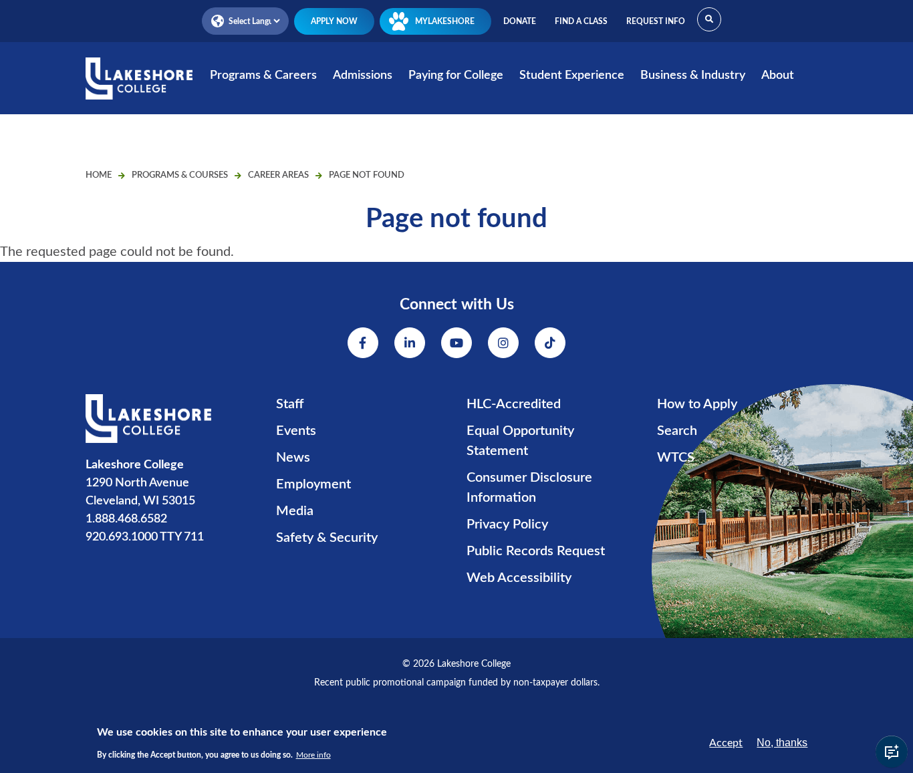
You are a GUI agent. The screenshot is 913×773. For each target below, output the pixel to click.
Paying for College (455, 75)
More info (313, 754)
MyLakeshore (445, 21)
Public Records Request (536, 551)
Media (294, 511)
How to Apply (697, 404)
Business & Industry (692, 75)
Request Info (655, 21)
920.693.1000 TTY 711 (145, 537)
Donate (519, 21)
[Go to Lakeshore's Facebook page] (363, 342)
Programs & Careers (263, 75)
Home (99, 175)
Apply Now (334, 21)
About (777, 75)
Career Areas (278, 175)
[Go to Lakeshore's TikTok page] (550, 342)
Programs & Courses (180, 175)
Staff (289, 404)
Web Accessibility (519, 578)
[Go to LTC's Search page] (709, 19)
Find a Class (581, 21)
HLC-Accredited (514, 404)
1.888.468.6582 (126, 519)
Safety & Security (327, 538)
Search (677, 431)
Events (296, 431)
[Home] (139, 87)
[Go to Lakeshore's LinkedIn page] (409, 342)
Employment (313, 484)
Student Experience (571, 75)
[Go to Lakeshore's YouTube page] (456, 342)
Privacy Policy (507, 524)
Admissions (362, 75)
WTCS (675, 457)
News (293, 457)
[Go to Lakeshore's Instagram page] (503, 342)
